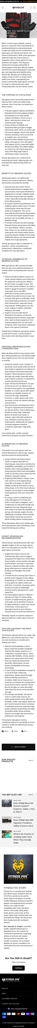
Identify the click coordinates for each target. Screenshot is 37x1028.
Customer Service (9, 998)
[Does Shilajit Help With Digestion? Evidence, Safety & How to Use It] (7, 820)
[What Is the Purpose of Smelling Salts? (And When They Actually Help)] (7, 834)
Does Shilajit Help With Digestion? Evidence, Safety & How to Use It (23, 823)
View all (30, 760)
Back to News (20, 747)
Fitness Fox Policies (10, 1004)
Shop (4, 993)
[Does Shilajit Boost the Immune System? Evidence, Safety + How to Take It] (7, 803)
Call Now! (18, 968)
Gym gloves (6, 99)
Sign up (5, 988)
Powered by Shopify (18, 1026)
